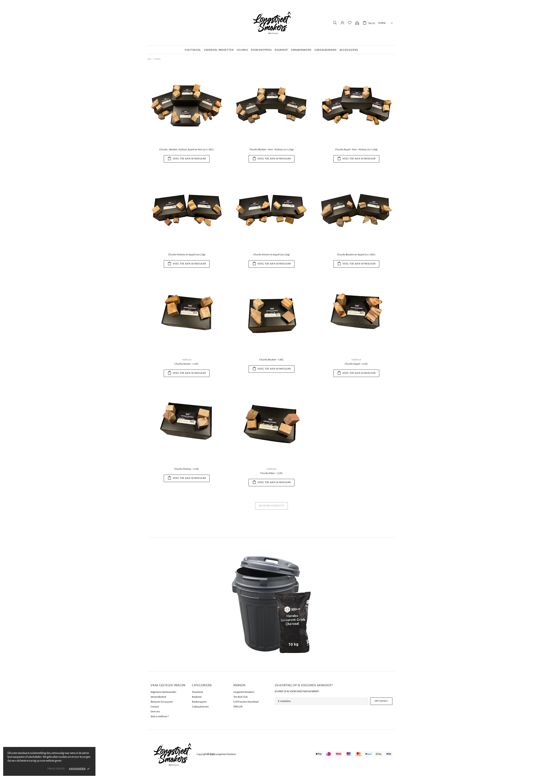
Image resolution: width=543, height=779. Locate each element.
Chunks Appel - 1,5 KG (356, 364)
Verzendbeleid (158, 697)
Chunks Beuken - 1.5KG (271, 359)
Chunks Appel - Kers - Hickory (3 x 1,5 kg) (356, 149)
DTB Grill (237, 706)
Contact (155, 706)
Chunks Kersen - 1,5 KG (187, 364)
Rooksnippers (199, 701)
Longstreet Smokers (271, 22)
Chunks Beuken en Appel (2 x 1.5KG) (356, 254)
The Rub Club (240, 697)
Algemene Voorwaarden (163, 692)
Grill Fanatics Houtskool (246, 701)
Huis (149, 59)
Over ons (155, 711)
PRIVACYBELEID (56, 768)
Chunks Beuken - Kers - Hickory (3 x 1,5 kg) (271, 149)
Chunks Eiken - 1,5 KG (271, 473)
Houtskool (197, 692)
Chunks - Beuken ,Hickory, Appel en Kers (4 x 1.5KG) (186, 149)
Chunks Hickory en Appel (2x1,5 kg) (186, 254)
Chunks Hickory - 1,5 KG (186, 469)
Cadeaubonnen (200, 706)
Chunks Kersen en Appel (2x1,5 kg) (271, 254)
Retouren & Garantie (162, 701)
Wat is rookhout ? (160, 716)
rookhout (187, 359)
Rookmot (197, 697)
